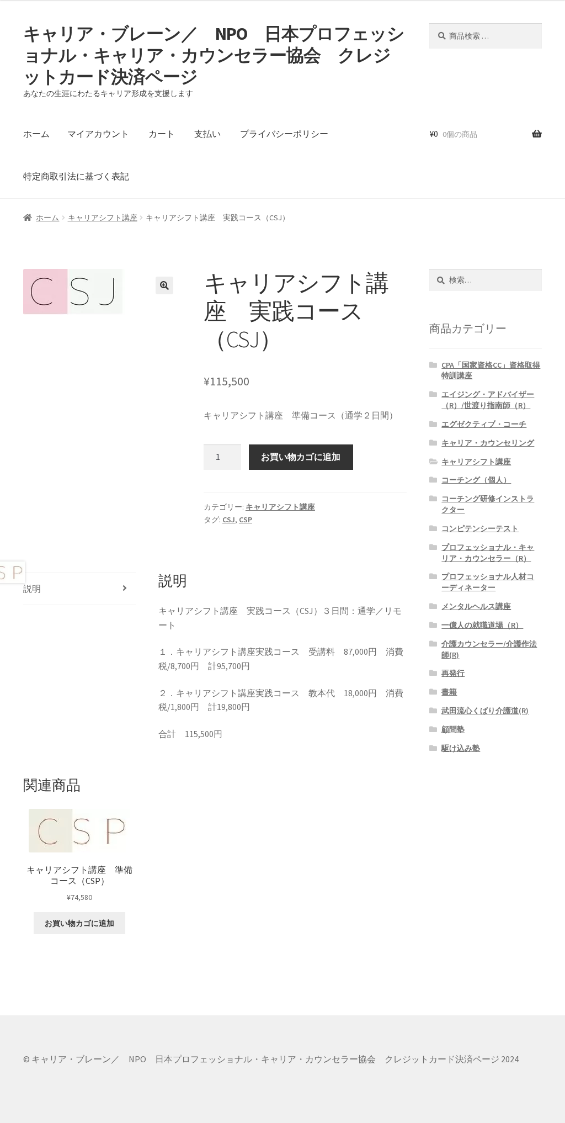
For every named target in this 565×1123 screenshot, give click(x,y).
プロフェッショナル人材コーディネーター (487, 581)
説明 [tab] (32, 588)
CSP (245, 520)
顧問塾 (453, 729)
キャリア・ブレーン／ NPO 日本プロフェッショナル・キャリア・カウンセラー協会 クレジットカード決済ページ (213, 55)
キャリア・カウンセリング (487, 443)
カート (161, 133)
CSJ (228, 520)
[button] (164, 285)
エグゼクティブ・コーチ (483, 424)
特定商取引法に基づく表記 (76, 176)
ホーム (36, 133)
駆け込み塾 (460, 748)
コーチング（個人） (476, 480)
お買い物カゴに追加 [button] (79, 923)
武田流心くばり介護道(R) (485, 711)
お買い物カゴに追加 (300, 456)
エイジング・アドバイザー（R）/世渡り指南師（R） (487, 399)
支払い (207, 133)
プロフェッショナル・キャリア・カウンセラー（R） (487, 552)
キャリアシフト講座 (102, 218)
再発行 (453, 673)
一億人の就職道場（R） (482, 625)
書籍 (449, 692)
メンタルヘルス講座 (476, 606)
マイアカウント (98, 133)
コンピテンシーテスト (480, 528)
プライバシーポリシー (284, 133)
